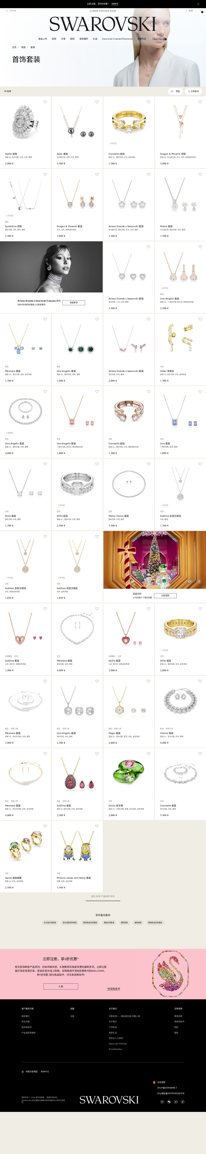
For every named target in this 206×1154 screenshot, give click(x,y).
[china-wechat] (169, 1102)
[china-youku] (162, 1102)
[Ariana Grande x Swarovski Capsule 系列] (51, 266)
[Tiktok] (182, 1102)
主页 (14, 47)
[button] (30, 1072)
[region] (103, 10)
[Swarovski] (103, 24)
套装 (33, 47)
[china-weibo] (176, 1102)
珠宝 (23, 47)
